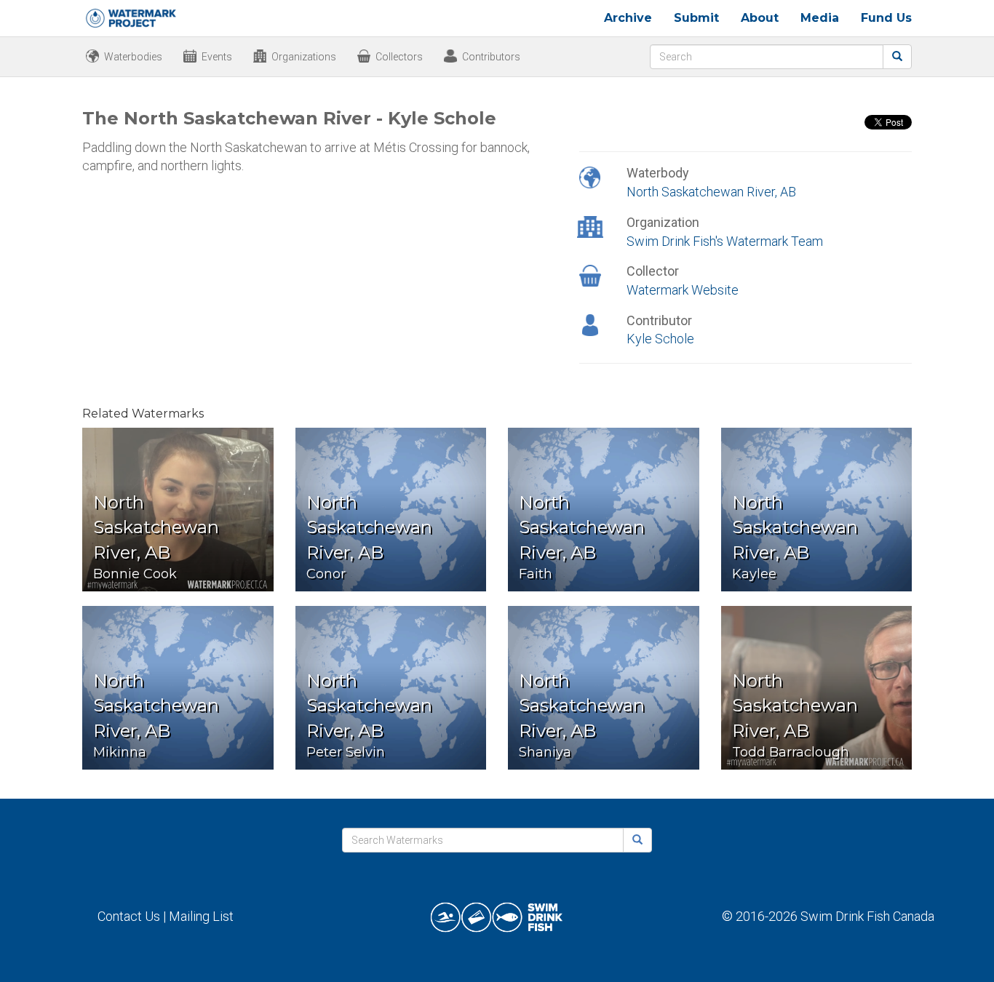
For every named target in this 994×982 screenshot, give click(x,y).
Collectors (399, 57)
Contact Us (129, 916)
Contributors (491, 57)
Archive (628, 18)
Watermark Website (683, 290)
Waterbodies (133, 57)
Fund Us (886, 18)
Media (819, 18)
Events (217, 57)
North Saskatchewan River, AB (711, 191)
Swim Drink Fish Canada (867, 916)
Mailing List (201, 916)
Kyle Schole (660, 338)
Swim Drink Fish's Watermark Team (725, 241)
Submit (696, 18)
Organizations (303, 57)
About (760, 18)
